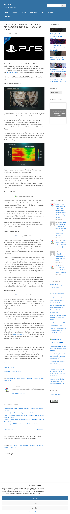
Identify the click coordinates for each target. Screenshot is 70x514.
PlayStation (29, 378)
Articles (23, 13)
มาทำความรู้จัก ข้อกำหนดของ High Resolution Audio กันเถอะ (21, 413)
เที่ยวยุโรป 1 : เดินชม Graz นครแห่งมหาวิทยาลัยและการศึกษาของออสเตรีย (57, 300)
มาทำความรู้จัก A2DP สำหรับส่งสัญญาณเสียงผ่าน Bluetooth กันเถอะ (23, 424)
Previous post (8, 429)
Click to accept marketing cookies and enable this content (58, 113)
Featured (23, 378)
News (42, 13)
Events (50, 13)
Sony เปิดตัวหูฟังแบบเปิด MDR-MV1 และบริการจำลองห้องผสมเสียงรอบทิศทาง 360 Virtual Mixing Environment (61, 210)
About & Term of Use (55, 394)
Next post (40, 429)
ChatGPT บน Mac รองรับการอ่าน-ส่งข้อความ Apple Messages (57, 364)
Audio (18, 378)
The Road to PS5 (9, 367)
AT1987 (58, 204)
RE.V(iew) (14, 13)
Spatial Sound (7, 380)
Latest (6, 13)
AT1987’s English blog (56, 285)
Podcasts (7, 17)
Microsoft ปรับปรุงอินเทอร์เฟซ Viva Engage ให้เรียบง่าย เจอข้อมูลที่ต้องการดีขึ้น (57, 356)
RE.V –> (8, 4)
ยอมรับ (35, 498)
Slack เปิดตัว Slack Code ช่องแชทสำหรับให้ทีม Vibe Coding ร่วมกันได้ (58, 348)
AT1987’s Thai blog (55, 287)
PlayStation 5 (36, 378)
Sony (42, 378)
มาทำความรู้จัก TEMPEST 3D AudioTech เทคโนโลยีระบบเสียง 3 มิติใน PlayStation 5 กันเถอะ (22, 26)
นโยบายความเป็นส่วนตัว (34, 512)
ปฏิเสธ (35, 503)
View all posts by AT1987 (19, 393)
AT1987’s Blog (59, 294)
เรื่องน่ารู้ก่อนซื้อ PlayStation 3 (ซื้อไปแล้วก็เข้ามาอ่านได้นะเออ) (61, 256)
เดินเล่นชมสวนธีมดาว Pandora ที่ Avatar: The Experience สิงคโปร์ (58, 317)
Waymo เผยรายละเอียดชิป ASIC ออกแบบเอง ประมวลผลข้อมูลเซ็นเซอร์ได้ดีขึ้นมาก (57, 381)
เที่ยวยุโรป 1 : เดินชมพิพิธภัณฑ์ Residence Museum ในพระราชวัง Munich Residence (58, 331)
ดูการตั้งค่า (35, 508)
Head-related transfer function (12, 371)
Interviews (33, 13)
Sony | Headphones (18, 334)
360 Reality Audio (12, 72)
